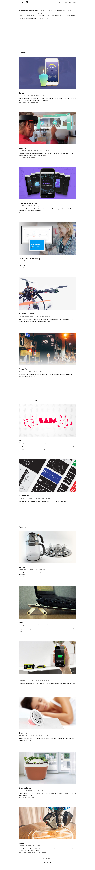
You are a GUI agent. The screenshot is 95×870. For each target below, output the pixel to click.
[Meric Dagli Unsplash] (49, 859)
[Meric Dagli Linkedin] (46, 859)
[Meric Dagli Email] (43, 859)
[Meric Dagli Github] (52, 859)
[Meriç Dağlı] (23, 2)
